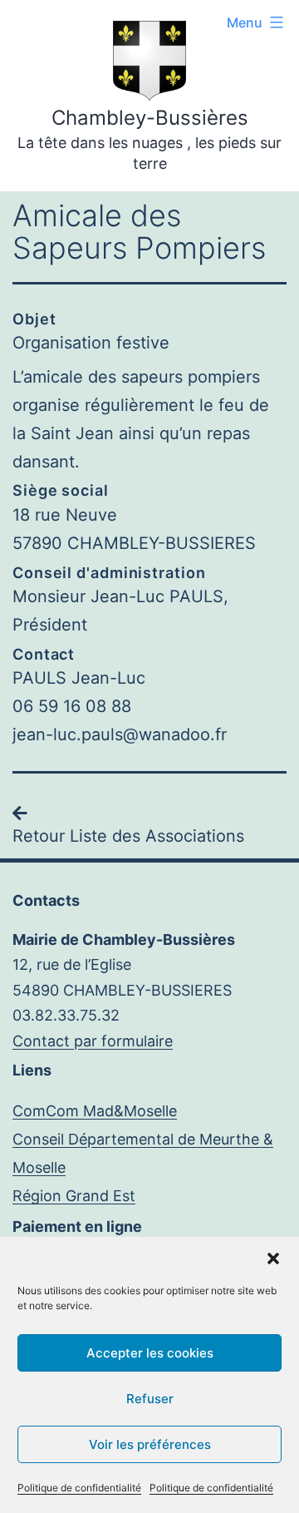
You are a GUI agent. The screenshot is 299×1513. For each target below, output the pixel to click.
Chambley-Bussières (149, 118)
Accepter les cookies (149, 1353)
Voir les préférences (150, 1444)
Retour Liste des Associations (128, 836)
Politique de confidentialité (79, 1487)
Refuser (150, 1399)
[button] (273, 1258)
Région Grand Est (73, 1195)
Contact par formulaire (92, 1041)
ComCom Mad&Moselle (94, 1111)
